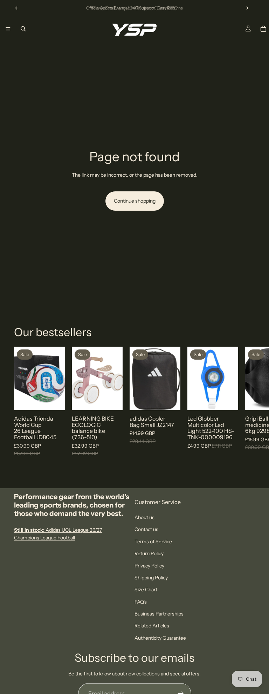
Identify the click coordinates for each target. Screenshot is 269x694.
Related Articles (151, 626)
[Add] (111, 399)
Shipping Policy (151, 577)
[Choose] (54, 399)
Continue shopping (135, 201)
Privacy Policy (149, 566)
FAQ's (140, 602)
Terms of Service (153, 541)
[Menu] (8, 29)
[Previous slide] (16, 8)
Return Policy (149, 553)
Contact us (146, 529)
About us (144, 517)
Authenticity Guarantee (160, 638)
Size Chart (145, 590)
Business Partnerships (159, 614)
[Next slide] (247, 8)
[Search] (23, 28)
